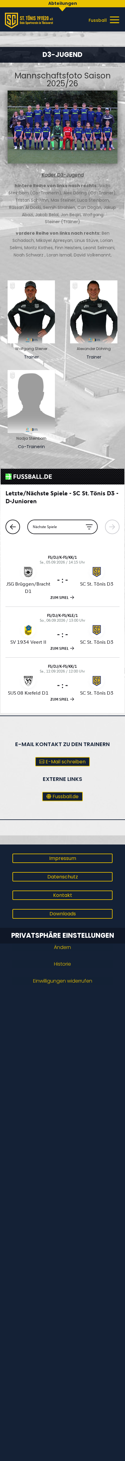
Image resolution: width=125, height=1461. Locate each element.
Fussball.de (65, 796)
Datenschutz (62, 876)
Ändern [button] (62, 947)
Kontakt (62, 895)
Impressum (62, 858)
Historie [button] (62, 963)
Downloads (62, 913)
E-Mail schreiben (66, 761)
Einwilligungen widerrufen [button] (62, 980)
